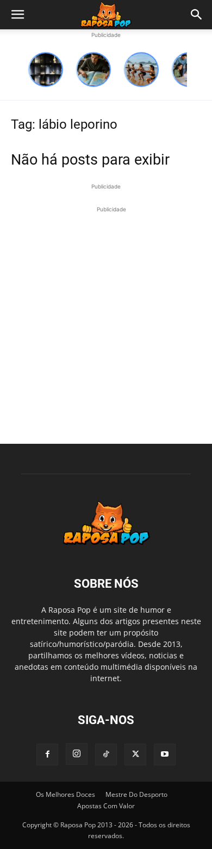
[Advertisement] (106, 321)
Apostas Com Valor (106, 805)
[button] (17, 14)
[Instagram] (77, 754)
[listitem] (45, 69)
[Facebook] (47, 754)
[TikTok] (106, 754)
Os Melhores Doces (65, 794)
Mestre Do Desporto (136, 794)
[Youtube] (165, 754)
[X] (135, 754)
